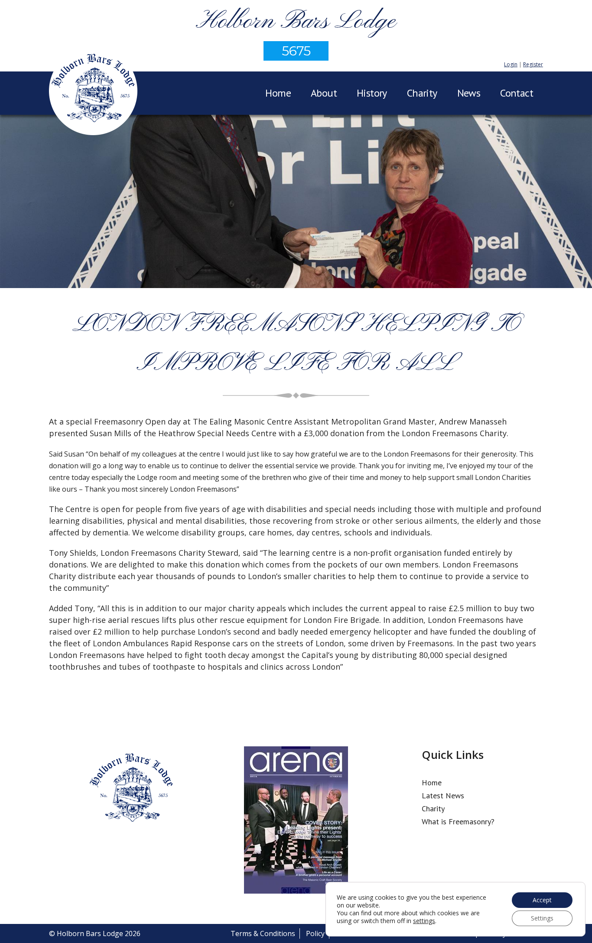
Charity (422, 93)
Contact (516, 93)
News (469, 93)
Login (510, 64)
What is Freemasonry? (458, 821)
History (372, 93)
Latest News (443, 795)
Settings (542, 918)
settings (424, 921)
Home (278, 93)
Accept (542, 900)
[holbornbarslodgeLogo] (93, 92)
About (324, 93)
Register (533, 64)
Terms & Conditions (263, 933)
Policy (315, 933)
